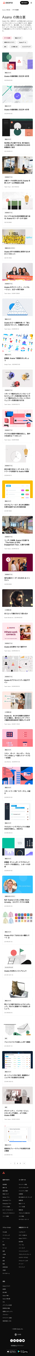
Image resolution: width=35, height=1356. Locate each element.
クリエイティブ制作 (23, 1190)
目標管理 (21, 1194)
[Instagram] (17, 1340)
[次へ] (24, 1163)
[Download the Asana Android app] (23, 1351)
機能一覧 (5, 1187)
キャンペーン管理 (23, 1184)
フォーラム (21, 1244)
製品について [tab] (18, 37)
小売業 (4, 1254)
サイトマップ (22, 1267)
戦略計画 (21, 1209)
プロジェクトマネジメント (9, 1213)
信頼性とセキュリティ (8, 1311)
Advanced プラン (7, 1200)
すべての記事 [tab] (7, 37)
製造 (4, 1263)
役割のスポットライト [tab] (9, 42)
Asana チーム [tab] (22, 42)
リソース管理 (6, 1216)
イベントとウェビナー (24, 1251)
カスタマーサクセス (23, 1257)
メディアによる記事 (7, 1305)
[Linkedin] (14, 1340)
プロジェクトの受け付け (24, 1213)
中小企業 (5, 1232)
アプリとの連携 (6, 1206)
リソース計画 (22, 1206)
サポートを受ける (23, 1235)
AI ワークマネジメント (8, 1209)
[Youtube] (23, 1340)
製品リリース (22, 1203)
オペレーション (6, 1238)
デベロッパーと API (23, 1260)
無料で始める (24, 2)
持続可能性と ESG (7, 1321)
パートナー (21, 1263)
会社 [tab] (5, 46)
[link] (6, 10)
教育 (4, 1260)
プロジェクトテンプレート (25, 1254)
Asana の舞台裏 (6, 1298)
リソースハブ (22, 1248)
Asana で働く (6, 1295)
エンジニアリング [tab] (26, 46)
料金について (6, 1194)
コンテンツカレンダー (24, 1187)
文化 (4, 1301)
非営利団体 (5, 1267)
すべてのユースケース (24, 1219)
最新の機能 (5, 1190)
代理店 (4, 1270)
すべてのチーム (6, 1273)
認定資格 (21, 1241)
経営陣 (4, 1289)
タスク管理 (21, 1216)
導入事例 (5, 1292)
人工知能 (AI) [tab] (14, 46)
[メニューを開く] (31, 3)
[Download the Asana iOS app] (11, 1351)
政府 (4, 1257)
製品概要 (5, 1184)
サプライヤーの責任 (7, 1317)
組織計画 (21, 1200)
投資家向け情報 (6, 1308)
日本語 (19, 1334)
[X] (11, 1340)
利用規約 (13, 1345)
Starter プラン (6, 1197)
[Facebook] (20, 1340)
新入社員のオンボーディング (25, 1197)
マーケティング (6, 1235)
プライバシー (6, 1314)
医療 (4, 1251)
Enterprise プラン (7, 1203)
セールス (5, 1248)
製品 (4, 1244)
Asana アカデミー (23, 1238)
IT (3, 1241)
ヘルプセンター (22, 1232)
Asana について (6, 1286)
